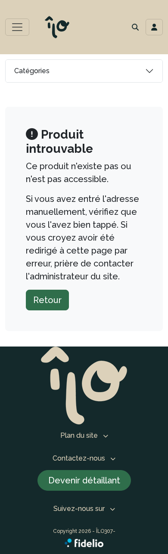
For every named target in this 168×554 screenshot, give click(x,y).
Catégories (32, 71)
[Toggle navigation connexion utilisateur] (154, 27)
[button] (135, 27)
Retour (47, 300)
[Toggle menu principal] (17, 27)
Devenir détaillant (84, 480)
